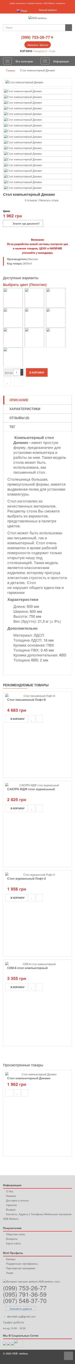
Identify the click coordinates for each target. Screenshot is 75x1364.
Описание (18, 400)
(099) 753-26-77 (25, 1288)
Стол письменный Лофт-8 (26, 699)
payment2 (38, 1360)
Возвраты (12, 1239)
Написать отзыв (48, 200)
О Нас (9, 1191)
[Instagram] (18, 1343)
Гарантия (11, 1205)
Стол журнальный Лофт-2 (26, 878)
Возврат (11, 1209)
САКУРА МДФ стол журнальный (31, 789)
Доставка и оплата (17, 1200)
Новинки (11, 1196)
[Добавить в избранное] (7, 382)
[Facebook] (12, 1343)
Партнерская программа (20, 1268)
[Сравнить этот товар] (18, 382)
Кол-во (9, 372)
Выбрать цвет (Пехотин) (25, 284)
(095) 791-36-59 (25, 1294)
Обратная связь (15, 1234)
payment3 (46, 1360)
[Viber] (4, 1343)
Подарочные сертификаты (22, 1263)
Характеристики (24, 409)
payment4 (54, 1360)
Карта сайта (13, 1243)
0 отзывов (31, 200)
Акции (9, 1273)
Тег (12, 426)
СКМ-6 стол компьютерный (27, 968)
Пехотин (33, 259)
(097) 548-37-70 (25, 1300)
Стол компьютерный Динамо (28, 1078)
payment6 (68, 1360)
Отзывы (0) (19, 417)
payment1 (31, 1360)
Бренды (10, 1259)
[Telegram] (8, 1343)
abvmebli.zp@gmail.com (21, 1316)
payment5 (61, 1360)
